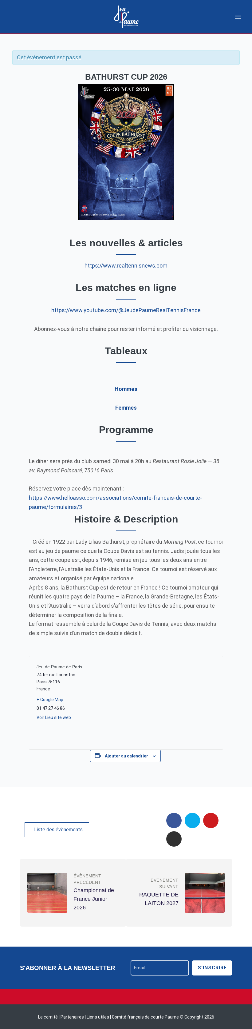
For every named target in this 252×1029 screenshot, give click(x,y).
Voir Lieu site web (54, 717)
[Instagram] (126, 996)
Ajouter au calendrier (126, 755)
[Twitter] (192, 820)
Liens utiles (98, 1017)
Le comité (48, 1017)
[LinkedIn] (174, 839)
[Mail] (211, 820)
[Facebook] (174, 820)
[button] (57, 829)
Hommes (126, 389)
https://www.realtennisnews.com (126, 265)
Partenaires (73, 1017)
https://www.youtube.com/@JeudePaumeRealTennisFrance (126, 310)
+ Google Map (50, 699)
